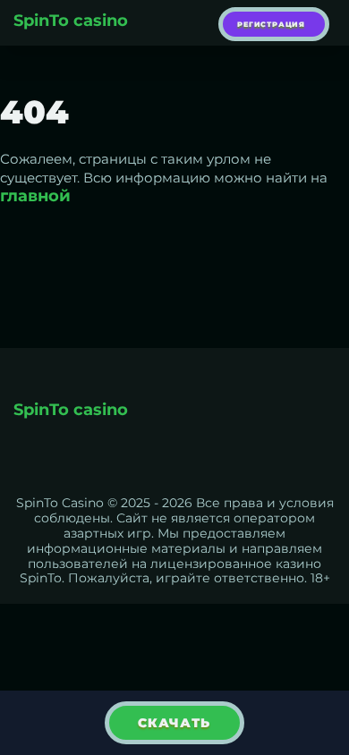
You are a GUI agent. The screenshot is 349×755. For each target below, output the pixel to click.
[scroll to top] (325, 662)
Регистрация (271, 24)
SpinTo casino (70, 20)
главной (35, 196)
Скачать (174, 723)
